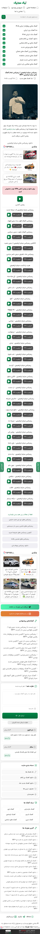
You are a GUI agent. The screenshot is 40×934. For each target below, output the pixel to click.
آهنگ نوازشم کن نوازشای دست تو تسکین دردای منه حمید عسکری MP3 (20, 835)
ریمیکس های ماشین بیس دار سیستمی (20, 526)
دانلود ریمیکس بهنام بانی (20, 546)
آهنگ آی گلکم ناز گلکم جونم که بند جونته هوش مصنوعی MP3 (20, 862)
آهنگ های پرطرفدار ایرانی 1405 (26, 26)
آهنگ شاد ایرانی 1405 (29, 34)
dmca (29, 917)
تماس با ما (19, 11)
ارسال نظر (21, 716)
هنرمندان (30, 794)
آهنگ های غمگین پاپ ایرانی (27, 64)
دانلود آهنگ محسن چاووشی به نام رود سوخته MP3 (21, 844)
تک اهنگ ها (30, 772)
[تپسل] (1, 928)
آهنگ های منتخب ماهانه (28, 56)
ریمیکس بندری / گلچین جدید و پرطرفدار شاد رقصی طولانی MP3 (20, 635)
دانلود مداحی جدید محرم (28, 60)
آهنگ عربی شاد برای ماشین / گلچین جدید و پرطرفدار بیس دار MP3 (20, 649)
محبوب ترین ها (28, 789)
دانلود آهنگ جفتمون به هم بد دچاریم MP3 (21, 872)
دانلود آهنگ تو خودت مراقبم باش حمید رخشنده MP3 (20, 877)
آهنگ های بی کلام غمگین (28, 43)
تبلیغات (4, 8)
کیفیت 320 (28, 215)
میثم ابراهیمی (11, 129)
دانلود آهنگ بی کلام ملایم (28, 39)
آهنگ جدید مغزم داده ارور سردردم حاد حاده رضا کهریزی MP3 (21, 856)
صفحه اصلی (31, 8)
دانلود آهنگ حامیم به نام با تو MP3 (24, 840)
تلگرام (20, 917)
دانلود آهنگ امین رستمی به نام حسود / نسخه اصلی (21, 896)
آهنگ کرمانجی (10, 814)
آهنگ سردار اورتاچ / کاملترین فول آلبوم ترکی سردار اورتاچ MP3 (20, 676)
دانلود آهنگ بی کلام (27, 778)
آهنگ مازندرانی (29, 809)
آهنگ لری (11, 809)
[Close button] (39, 928)
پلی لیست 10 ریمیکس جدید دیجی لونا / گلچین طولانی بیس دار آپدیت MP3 (22, 628)
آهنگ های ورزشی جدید (29, 47)
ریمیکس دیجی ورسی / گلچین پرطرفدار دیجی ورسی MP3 (20, 656)
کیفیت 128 (17, 215)
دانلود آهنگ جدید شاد (26, 783)
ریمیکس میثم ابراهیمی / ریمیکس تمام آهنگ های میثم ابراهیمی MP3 (21, 73)
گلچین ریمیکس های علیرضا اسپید (20, 533)
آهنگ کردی (29, 814)
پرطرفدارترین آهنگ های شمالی (26, 51)
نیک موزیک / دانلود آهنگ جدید (20, 3)
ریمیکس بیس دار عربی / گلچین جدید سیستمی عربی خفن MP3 (22, 642)
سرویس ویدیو (17, 8)
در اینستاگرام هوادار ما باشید (18, 614)
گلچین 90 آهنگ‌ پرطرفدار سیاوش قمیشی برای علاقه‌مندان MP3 (20, 670)
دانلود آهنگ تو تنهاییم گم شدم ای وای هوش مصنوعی (21, 883)
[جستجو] (4, 17)
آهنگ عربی (29, 820)
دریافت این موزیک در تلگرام (18, 607)
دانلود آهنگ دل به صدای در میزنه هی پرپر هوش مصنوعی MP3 (20, 850)
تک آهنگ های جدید (26, 78)
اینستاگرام (10, 917)
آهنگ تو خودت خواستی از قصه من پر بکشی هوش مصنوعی (20, 902)
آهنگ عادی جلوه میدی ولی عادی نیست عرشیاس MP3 (20, 868)
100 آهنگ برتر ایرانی (30, 30)
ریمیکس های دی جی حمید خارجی (20, 520)
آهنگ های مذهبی (11, 820)
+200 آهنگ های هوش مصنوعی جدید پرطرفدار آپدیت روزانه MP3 (22, 663)
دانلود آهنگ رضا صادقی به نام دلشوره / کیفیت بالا (19, 888)
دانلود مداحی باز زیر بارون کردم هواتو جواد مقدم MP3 (20, 908)
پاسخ (6, 738)
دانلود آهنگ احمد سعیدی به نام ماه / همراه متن (20, 891)
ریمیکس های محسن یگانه (20, 539)
